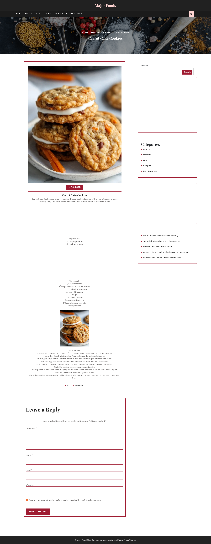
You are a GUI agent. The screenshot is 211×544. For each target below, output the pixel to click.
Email (29, 470)
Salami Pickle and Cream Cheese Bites (161, 241)
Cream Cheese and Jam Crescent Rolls (162, 257)
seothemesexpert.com (106, 540)
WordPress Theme (127, 540)
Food (49, 14)
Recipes (28, 14)
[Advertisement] (74, 220)
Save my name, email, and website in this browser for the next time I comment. (65, 500)
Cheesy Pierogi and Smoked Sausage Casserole (166, 252)
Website (30, 485)
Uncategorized (150, 171)
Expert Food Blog (83, 540)
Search (144, 65)
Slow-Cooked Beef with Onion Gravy (160, 235)
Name (29, 455)
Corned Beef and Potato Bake (157, 246)
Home (18, 14)
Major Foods (105, 5)
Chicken (59, 14)
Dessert (39, 14)
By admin (79, 385)
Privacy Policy (74, 14)
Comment (31, 428)
